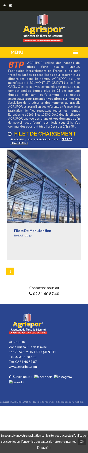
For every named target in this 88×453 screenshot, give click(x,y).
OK (82, 441)
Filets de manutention (32, 233)
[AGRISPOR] (44, 26)
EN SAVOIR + (24, 258)
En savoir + (44, 447)
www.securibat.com (23, 366)
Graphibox (78, 401)
